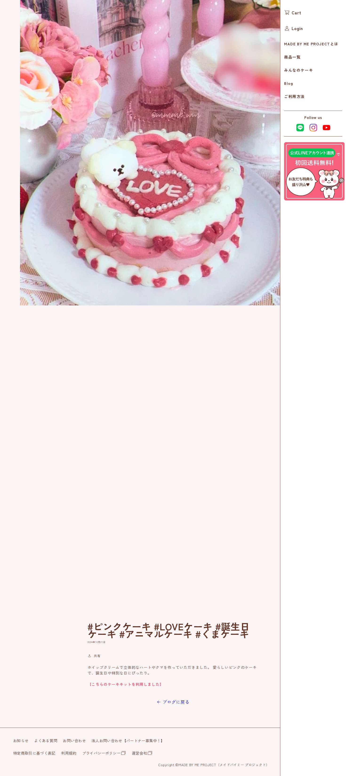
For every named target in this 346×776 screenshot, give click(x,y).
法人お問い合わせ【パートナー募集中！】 (128, 740)
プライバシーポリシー (101, 753)
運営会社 (139, 753)
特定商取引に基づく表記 (34, 753)
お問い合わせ (74, 740)
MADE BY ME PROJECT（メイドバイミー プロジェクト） (223, 764)
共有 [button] (97, 655)
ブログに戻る (176, 702)
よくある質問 (45, 740)
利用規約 (68, 753)
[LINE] (314, 199)
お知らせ (20, 740)
